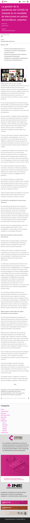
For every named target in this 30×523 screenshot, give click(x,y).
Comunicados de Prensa (14, 391)
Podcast (4, 427)
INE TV (4, 423)
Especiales (4, 417)
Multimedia (4, 421)
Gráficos (4, 430)
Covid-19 (14, 393)
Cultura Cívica (4, 411)
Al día (3, 30)
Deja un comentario (16, 394)
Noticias (13, 30)
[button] (19, 1)
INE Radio (5, 425)
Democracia (21, 393)
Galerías (4, 428)
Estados (3, 419)
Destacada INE (8, 30)
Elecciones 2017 (5, 394)
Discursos (3, 413)
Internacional (4, 432)
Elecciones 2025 (5, 415)
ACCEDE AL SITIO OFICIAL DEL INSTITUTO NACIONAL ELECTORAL (14, 479)
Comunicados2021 (6, 393)
